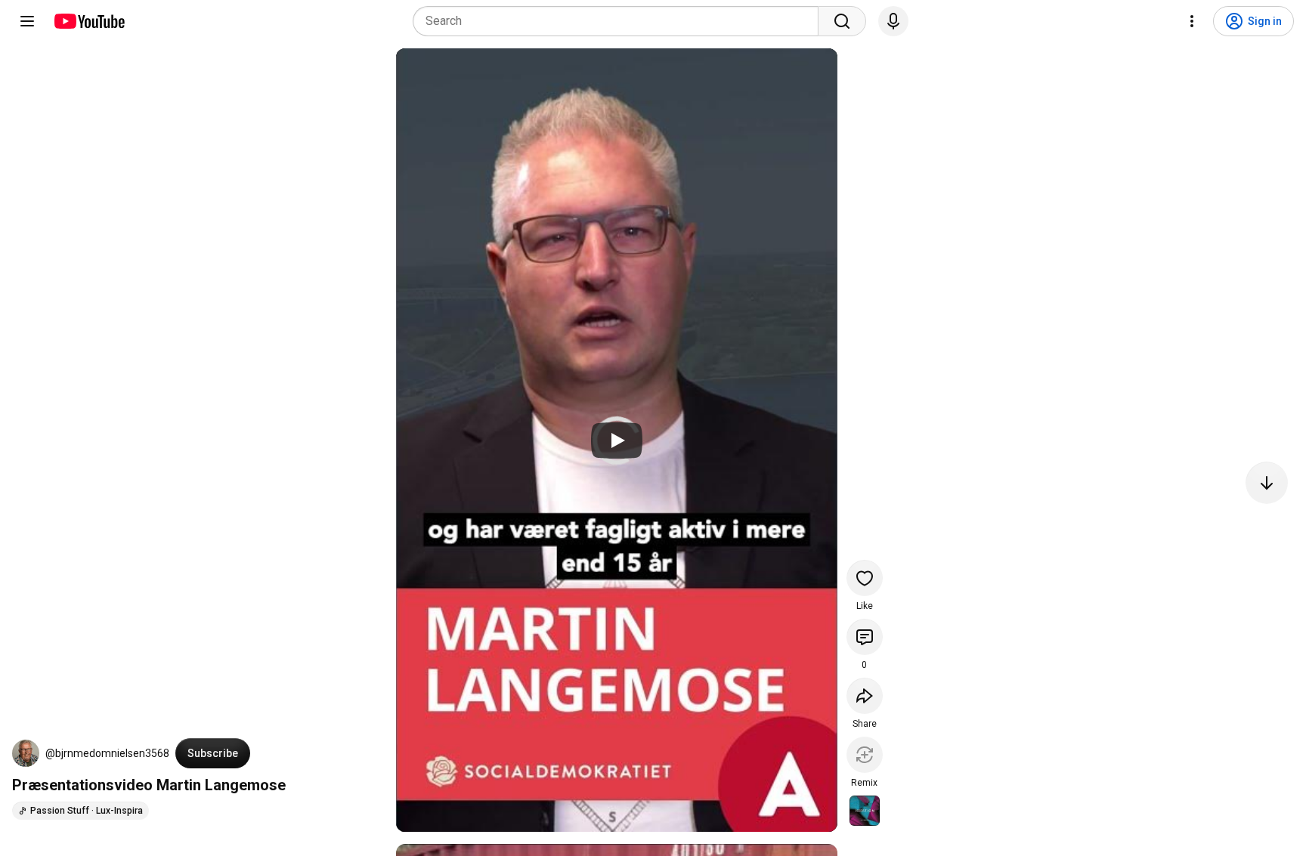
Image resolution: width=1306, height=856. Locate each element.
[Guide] (27, 21)
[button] (25, 753)
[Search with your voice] (893, 21)
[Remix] (864, 755)
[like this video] (864, 578)
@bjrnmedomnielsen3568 (107, 753)
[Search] (842, 21)
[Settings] (1192, 21)
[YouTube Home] (88, 21)
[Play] (616, 440)
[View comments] (864, 637)
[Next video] (1267, 483)
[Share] (864, 696)
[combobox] (620, 21)
